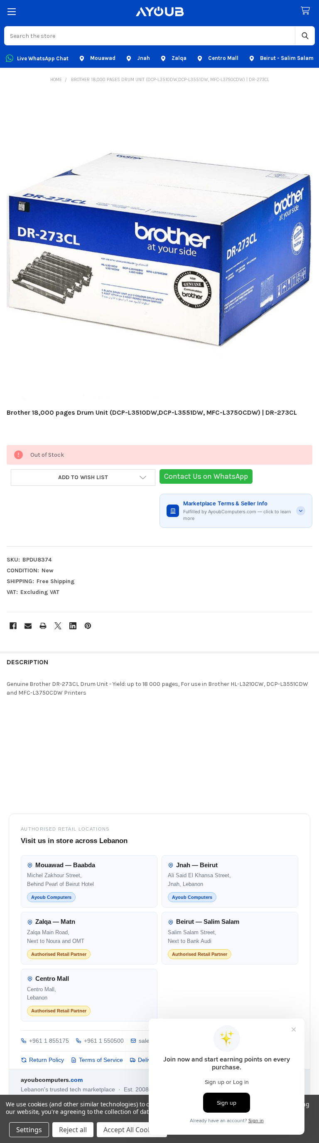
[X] (58, 625)
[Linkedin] (72, 625)
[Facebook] (13, 625)
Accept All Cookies (131, 1129)
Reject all (73, 1129)
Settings (29, 1129)
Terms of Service (101, 1059)
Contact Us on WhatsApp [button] (206, 476)
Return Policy (46, 1059)
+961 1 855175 (49, 1040)
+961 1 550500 (104, 1040)
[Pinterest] (87, 625)
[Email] (28, 625)
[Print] (43, 625)
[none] (159, 247)
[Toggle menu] (11, 11)
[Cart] (307, 11)
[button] (83, 477)
